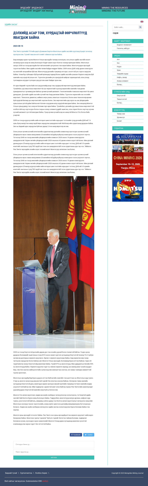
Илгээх (54, 457)
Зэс (118, 63)
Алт (118, 59)
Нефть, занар (122, 77)
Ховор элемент (122, 81)
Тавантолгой (122, 99)
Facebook (76, 435)
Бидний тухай (11, 473)
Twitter (89, 435)
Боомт (119, 121)
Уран (119, 70)
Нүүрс (119, 67)
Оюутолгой (121, 95)
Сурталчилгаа (26, 473)
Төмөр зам (121, 114)
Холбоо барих (41, 473)
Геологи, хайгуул (123, 48)
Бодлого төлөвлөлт (124, 45)
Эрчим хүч (121, 117)
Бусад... (120, 84)
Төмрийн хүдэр (122, 74)
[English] (141, 23)
